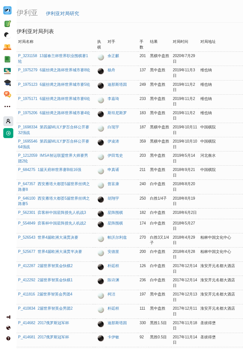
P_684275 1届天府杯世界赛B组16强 (49, 169)
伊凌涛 (113, 141)
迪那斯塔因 (117, 84)
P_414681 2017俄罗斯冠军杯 (43, 337)
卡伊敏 (113, 337)
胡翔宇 (113, 198)
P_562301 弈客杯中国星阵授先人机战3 (52, 212)
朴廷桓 (113, 266)
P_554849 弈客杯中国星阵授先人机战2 (52, 223)
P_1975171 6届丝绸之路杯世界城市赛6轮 (54, 98)
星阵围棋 (115, 212)
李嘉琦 (113, 98)
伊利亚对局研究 (62, 13)
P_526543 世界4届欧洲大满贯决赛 (48, 237)
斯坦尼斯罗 (117, 113)
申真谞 (113, 169)
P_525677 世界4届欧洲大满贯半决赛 (50, 251)
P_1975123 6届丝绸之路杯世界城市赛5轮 (54, 84)
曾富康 (113, 184)
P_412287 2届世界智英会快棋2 (45, 266)
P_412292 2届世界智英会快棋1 (45, 280)
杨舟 (111, 70)
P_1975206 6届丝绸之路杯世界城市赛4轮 (54, 113)
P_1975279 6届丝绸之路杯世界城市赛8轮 (54, 70)
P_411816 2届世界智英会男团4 (45, 294)
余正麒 (113, 56)
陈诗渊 (113, 280)
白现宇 (113, 127)
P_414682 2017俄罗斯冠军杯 (43, 323)
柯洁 (111, 294)
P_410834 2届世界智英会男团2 (45, 308)
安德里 (113, 251)
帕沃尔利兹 (117, 237)
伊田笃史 (115, 155)
